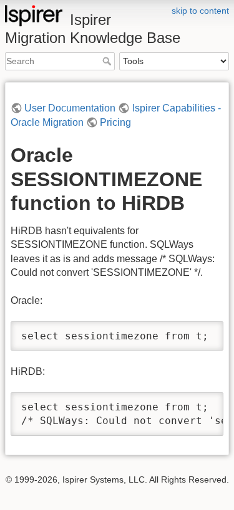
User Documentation (69, 108)
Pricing (115, 122)
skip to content (200, 11)
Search (108, 61)
